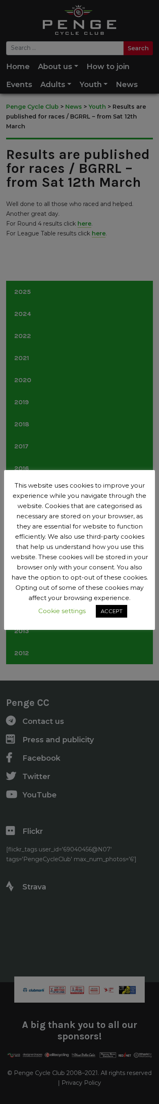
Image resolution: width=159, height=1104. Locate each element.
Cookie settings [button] (62, 611)
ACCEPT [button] (111, 611)
